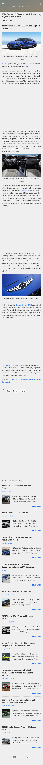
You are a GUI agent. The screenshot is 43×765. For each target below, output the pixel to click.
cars (26, 66)
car (3, 73)
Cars (21, 7)
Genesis (4, 64)
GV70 (33, 261)
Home (13, 7)
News (29, 7)
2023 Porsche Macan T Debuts (15, 513)
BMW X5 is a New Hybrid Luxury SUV (17, 591)
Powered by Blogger (23, 757)
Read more (36, 506)
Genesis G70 (25, 190)
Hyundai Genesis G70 (23, 305)
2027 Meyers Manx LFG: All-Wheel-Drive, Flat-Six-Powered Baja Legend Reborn (17, 672)
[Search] (40, 4)
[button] (40, 15)
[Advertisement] (21, 108)
